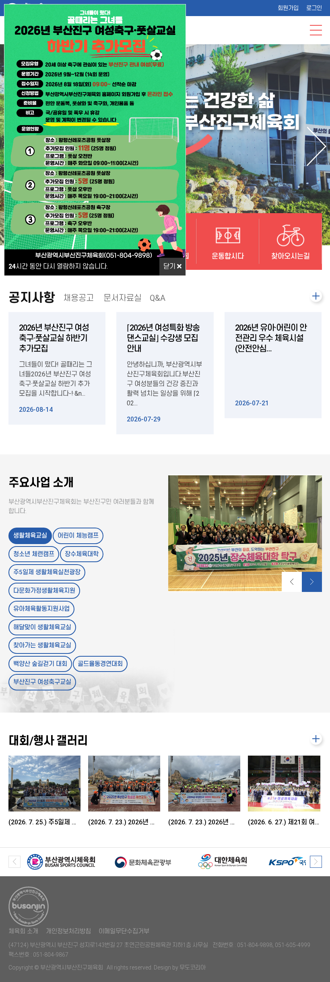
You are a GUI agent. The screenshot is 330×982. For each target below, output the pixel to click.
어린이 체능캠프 (78, 535)
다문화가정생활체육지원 (44, 590)
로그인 (314, 8)
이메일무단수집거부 (124, 931)
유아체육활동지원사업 (41, 608)
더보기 (316, 296)
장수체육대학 (82, 554)
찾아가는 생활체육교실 (42, 645)
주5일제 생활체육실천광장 (46, 572)
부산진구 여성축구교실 (42, 682)
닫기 (170, 266)
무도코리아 (192, 967)
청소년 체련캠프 (33, 554)
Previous (292, 582)
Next (317, 146)
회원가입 (288, 8)
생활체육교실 (30, 535)
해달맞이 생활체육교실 (42, 627)
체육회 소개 (23, 931)
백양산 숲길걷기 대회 (40, 664)
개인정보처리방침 (68, 931)
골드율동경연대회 (100, 664)
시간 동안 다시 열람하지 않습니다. (58, 266)
